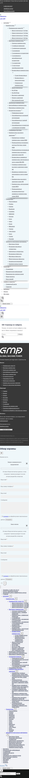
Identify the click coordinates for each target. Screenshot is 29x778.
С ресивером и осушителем (20, 53)
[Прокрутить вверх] (1, 583)
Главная (5, 391)
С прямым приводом (18, 45)
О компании (9, 269)
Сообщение (4, 500)
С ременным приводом (19, 48)
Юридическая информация (14, 271)
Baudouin (11, 209)
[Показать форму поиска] (2, 298)
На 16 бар (15, 90)
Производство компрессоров (15, 274)
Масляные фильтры (15, 256)
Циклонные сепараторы (16, 251)
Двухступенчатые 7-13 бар (20, 30)
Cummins (11, 211)
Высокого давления (18, 95)
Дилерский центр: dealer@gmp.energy (14, 592)
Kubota (11, 206)
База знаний (9, 279)
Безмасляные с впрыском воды (20, 79)
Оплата (6, 291)
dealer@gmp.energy (9, 11)
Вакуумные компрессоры (16, 108)
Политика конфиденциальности (11, 408)
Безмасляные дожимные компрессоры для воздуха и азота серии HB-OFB (20, 160)
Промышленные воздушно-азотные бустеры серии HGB (20, 145)
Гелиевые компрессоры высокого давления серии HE (20, 167)
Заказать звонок (6, 303)
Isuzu (10, 234)
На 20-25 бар (15, 93)
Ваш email (3, 493)
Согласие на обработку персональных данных (15, 410)
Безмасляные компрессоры (16, 632)
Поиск (18, 773)
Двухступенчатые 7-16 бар (20, 38)
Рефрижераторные (17, 113)
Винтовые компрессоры (9, 367)
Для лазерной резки (18, 100)
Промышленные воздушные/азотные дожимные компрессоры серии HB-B (19, 192)
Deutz (10, 224)
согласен (5, 516)
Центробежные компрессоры (18, 105)
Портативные (13, 201)
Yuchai (11, 236)
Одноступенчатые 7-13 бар (20, 33)
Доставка (6, 294)
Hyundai (11, 239)
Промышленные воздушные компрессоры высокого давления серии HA (20, 152)
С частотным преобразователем (17, 67)
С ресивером (16, 50)
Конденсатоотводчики (15, 261)
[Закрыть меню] (0, 587)
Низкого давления (17, 97)
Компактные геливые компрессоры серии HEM (19, 139)
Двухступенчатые (17, 88)
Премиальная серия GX (9, 365)
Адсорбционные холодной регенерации (20, 117)
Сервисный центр (11, 284)
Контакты (6, 289)
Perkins (11, 204)
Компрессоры (10, 599)
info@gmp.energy (8, 8)
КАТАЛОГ (6, 596)
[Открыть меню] (1, 316)
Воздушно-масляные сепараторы (15, 248)
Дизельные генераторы (9, 380)
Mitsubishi (12, 226)
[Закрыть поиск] (1, 770)
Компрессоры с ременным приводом (20, 615)
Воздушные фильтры (15, 254)
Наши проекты (10, 276)
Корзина (5, 402)
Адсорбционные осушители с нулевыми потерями (20, 126)
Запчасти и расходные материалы (12, 385)
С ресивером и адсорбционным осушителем (17, 58)
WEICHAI (11, 214)
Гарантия (8, 286)
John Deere (12, 231)
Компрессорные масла (16, 264)
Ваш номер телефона (7, 486)
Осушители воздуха (8, 376)
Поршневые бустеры (15, 130)
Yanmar (11, 229)
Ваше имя (4, 479)
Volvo (10, 221)
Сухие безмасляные (21, 75)
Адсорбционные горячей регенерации (19, 121)
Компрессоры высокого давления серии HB (19, 180)
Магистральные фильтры (16, 259)
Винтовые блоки (14, 244)
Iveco (10, 219)
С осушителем (16, 63)
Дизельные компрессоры (16, 103)
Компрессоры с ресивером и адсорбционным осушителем (20, 623)
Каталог (5, 393)
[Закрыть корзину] (1, 453)
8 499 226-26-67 (8, 6)
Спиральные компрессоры (19, 84)
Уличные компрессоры (19, 43)
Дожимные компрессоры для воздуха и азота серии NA (20, 174)
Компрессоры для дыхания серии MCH (20, 185)
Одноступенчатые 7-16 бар (20, 35)
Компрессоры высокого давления (11, 383)
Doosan (11, 216)
